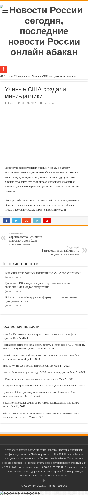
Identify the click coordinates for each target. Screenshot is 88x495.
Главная (8, 76)
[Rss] (44, 480)
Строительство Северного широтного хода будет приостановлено (25, 239)
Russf (11, 103)
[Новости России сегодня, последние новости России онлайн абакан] (44, 30)
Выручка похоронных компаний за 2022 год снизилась (43, 273)
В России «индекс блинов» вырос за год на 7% (30, 378)
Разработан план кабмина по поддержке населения (60, 251)
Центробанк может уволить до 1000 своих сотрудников (36, 372)
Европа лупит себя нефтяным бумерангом (28, 365)
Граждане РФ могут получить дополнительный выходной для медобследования (37, 285)
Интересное (22, 76)
